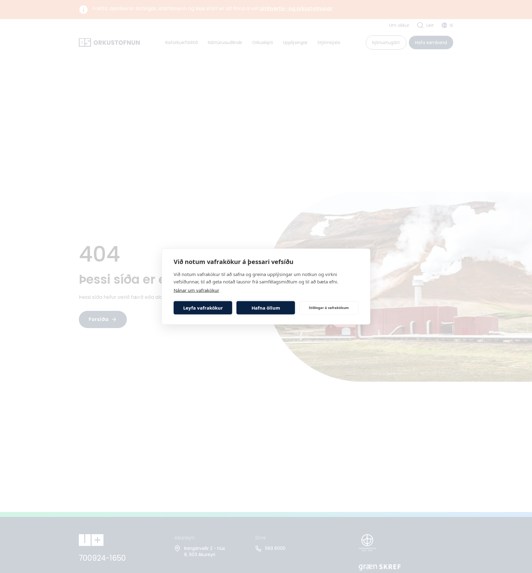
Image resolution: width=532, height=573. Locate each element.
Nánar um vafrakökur (196, 290)
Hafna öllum (266, 308)
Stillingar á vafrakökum (329, 307)
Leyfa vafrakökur (203, 308)
